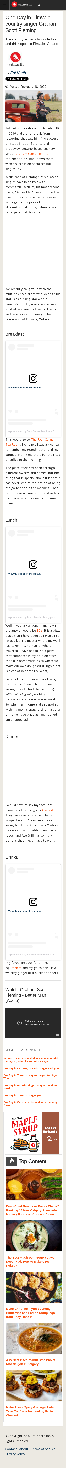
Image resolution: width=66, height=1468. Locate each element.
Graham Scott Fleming (31, 154)
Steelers (15, 968)
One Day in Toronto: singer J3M (22, 1095)
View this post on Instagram (24, 387)
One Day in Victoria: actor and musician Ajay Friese (30, 1104)
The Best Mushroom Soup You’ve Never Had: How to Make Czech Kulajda (30, 1261)
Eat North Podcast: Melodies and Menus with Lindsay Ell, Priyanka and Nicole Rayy (30, 1060)
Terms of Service (43, 1449)
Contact (11, 1449)
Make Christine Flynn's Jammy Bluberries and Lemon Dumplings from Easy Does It (30, 1313)
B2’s (39, 630)
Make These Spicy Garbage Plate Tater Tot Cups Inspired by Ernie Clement (30, 1411)
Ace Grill (48, 810)
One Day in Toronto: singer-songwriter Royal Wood (30, 1077)
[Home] (22, 4)
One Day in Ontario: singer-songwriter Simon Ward (30, 1087)
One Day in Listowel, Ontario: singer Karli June (31, 1068)
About (23, 1449)
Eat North (18, 73)
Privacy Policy (15, 1454)
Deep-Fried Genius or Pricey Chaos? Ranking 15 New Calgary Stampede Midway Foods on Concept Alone (32, 1210)
